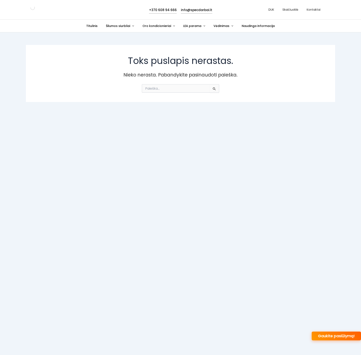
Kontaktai (313, 10)
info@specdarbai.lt (196, 10)
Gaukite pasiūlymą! (336, 335)
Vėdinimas (221, 26)
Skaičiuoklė (290, 10)
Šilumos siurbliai (118, 26)
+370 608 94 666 (163, 10)
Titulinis (92, 26)
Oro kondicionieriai (156, 26)
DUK (271, 10)
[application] (132, 26)
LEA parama (192, 26)
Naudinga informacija (258, 26)
